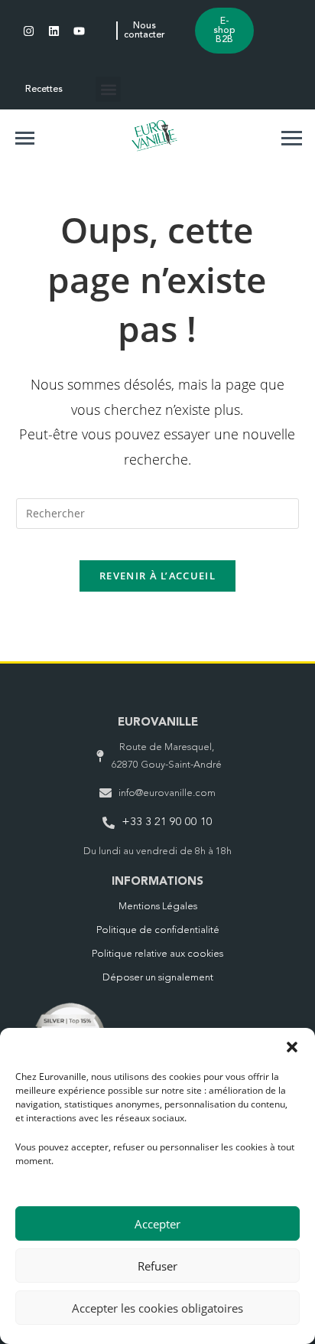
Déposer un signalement (157, 978)
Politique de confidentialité (157, 930)
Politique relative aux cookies (157, 954)
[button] (292, 1047)
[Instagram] (28, 31)
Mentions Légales (158, 907)
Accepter (157, 1223)
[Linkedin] (54, 31)
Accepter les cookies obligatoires (157, 1308)
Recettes (44, 89)
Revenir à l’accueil (157, 575)
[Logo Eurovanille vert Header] (154, 135)
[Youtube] (79, 31)
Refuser (157, 1266)
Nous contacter (144, 30)
